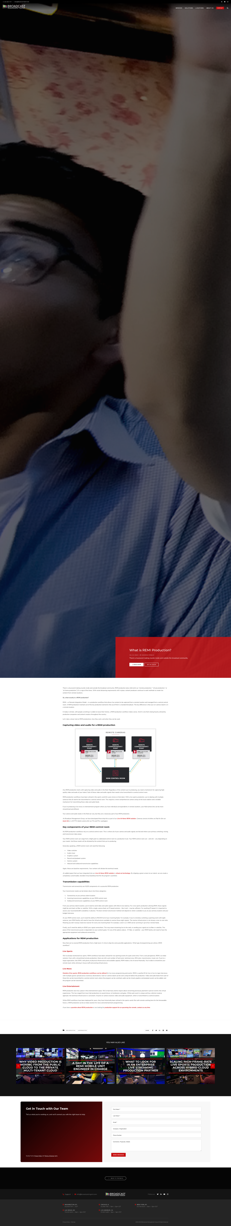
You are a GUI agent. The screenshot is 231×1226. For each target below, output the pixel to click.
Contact (220, 8)
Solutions (189, 8)
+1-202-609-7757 (7, 2)
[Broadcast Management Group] (14, 7)
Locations (200, 8)
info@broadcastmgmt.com (21, 2)
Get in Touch (151, 1212)
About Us (209, 8)
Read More (137, 1212)
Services (179, 8)
